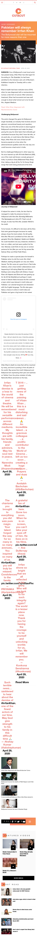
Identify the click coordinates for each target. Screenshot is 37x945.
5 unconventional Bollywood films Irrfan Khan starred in (17, 797)
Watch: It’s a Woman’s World (9, 871)
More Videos (18, 878)
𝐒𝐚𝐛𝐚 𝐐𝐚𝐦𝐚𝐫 (16, 361)
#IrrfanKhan (8, 703)
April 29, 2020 (7, 752)
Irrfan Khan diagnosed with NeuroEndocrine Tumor (15, 770)
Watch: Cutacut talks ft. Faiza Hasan (10, 853)
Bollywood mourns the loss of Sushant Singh (14, 809)
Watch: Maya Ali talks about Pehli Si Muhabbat (26, 853)
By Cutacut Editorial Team (10, 68)
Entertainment (10, 24)
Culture (3, 24)
